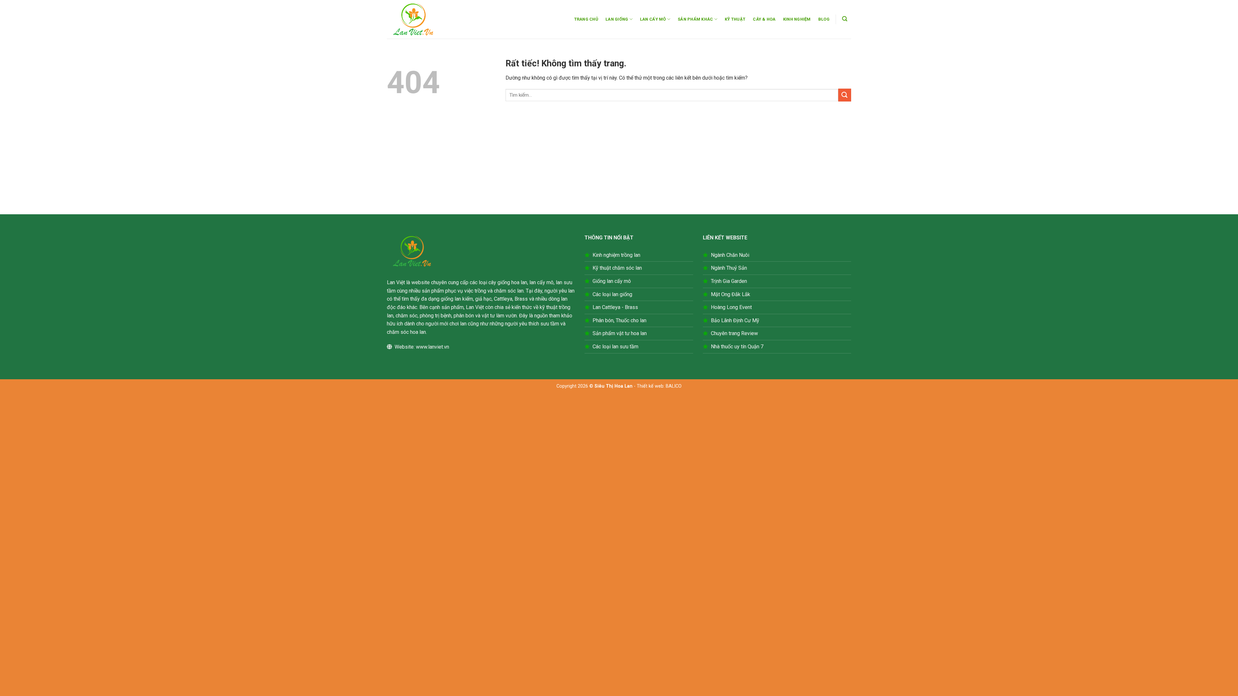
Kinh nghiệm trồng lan (616, 255)
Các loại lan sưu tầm (615, 346)
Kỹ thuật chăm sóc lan (617, 268)
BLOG (824, 19)
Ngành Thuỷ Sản (729, 268)
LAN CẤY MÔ (653, 19)
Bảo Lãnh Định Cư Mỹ (735, 320)
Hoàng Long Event (731, 307)
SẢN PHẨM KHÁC (695, 19)
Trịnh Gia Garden (729, 281)
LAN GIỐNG (616, 19)
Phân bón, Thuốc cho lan (619, 320)
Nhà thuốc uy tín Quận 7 (737, 346)
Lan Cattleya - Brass (615, 307)
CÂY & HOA (764, 19)
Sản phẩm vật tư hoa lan (620, 333)
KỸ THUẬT (735, 19)
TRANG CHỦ (586, 19)
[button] (845, 19)
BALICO (674, 386)
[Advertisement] (619, 166)
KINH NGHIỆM (797, 19)
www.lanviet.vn (432, 347)
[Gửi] (844, 95)
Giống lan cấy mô (612, 281)
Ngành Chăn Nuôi (730, 255)
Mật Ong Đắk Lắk (730, 294)
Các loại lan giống (612, 294)
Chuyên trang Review (734, 333)
